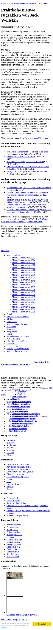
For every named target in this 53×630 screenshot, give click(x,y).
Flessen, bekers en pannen (18, 316)
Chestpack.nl (12, 498)
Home (3, 3)
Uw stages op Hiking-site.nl (18, 469)
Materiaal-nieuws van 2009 (23, 272)
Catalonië (21, 394)
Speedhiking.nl (13, 554)
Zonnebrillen (12, 344)
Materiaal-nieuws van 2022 (23, 304)
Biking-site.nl (12, 529)
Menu (3, 395)
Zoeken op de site (19, 428)
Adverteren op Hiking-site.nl (19, 467)
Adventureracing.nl (15, 525)
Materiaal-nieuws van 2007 (23, 267)
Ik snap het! (42, 624)
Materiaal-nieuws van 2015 (23, 287)
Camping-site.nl (13, 537)
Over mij (21, 411)
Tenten (9, 334)
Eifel (19, 399)
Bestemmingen (18, 404)
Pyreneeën (21, 396)
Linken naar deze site (26, 419)
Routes (15, 389)
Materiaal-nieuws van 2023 (23, 307)
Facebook (11, 399)
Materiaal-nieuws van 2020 (23, 299)
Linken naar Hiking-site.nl (18, 476)
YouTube (10, 448)
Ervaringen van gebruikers (18, 348)
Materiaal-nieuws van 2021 (23, 302)
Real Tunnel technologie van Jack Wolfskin (25, 161)
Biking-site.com (13, 527)
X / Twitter (11, 445)
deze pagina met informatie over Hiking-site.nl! (26, 388)
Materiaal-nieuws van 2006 (23, 265)
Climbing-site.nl (13, 542)
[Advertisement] (17, 359)
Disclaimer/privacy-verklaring (14, 619)
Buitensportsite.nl (14, 532)
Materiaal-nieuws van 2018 (23, 294)
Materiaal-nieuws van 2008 (23, 270)
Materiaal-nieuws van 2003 (23, 258)
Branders (10, 314)
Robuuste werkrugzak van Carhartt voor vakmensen (29, 187)
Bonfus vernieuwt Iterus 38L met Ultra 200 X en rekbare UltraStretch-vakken (27, 201)
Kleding (10, 319)
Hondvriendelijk (24, 401)
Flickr (9, 414)
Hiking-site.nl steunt (15, 474)
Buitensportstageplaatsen (22, 424)
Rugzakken (11, 326)
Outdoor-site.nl (13, 552)
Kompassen (12, 321)
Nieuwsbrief (17, 426)
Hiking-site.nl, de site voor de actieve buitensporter (25, 363)
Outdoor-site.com (14, 549)
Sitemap (15, 424)
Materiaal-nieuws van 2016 (23, 289)
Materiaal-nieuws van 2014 (23, 285)
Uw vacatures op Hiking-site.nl (20, 472)
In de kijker (17, 396)
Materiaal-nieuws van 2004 (23, 260)
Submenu (5, 250)
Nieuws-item (42, 3)
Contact (15, 431)
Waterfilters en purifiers (16, 341)
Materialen (13, 3)
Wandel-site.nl (13, 556)
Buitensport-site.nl (14, 534)
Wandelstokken (13, 339)
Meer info (4, 627)
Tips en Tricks (13, 484)
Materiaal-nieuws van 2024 (23, 309)
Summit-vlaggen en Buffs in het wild (33, 416)
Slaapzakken (12, 331)
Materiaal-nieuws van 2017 (23, 292)
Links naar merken (15, 346)
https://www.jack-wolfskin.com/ (34, 138)
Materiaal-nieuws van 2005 (23, 262)
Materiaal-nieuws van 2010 (23, 275)
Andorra (21, 406)
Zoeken (10, 489)
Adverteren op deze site (27, 414)
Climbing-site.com (14, 539)
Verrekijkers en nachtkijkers (18, 336)
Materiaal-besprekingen (17, 351)
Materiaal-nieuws (27, 3)
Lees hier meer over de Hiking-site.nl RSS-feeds (22, 221)
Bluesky (10, 443)
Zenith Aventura (13, 500)
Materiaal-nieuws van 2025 (23, 312)
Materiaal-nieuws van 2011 (23, 277)
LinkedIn (10, 452)
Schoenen (11, 329)
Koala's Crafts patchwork (17, 515)
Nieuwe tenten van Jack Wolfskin (21, 156)
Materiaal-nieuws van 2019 (23, 297)
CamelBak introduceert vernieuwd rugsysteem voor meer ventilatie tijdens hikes (29, 210)
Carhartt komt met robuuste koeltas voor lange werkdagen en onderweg (26, 206)
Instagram (11, 409)
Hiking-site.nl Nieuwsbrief (18, 464)
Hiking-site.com (13, 547)
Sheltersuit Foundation (16, 503)
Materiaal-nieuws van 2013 (23, 282)
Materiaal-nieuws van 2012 (23, 280)
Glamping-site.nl (14, 544)
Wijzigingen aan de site (27, 421)
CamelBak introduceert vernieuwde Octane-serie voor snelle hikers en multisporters (27, 193)
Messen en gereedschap (17, 324)
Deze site (16, 409)
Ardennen (21, 392)
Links (9, 481)
